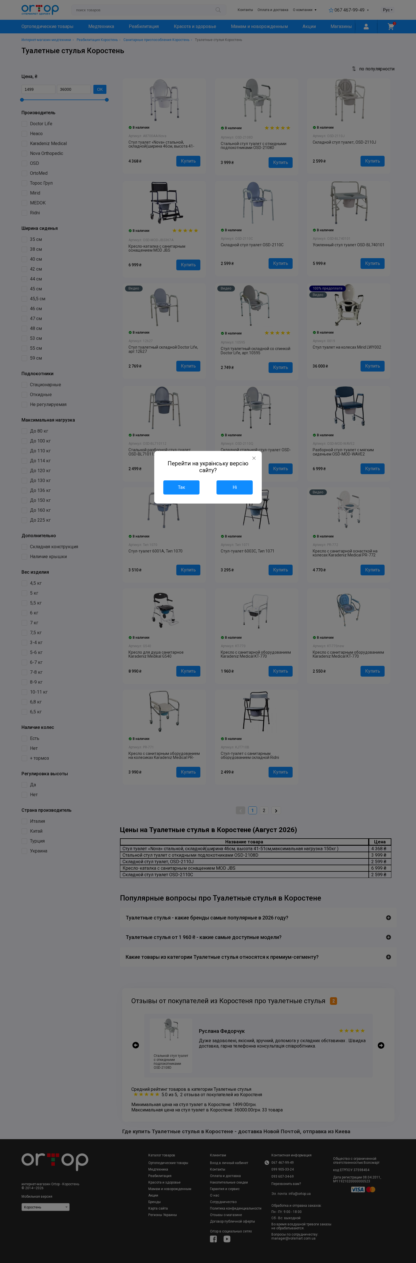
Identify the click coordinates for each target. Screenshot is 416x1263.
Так (181, 487)
